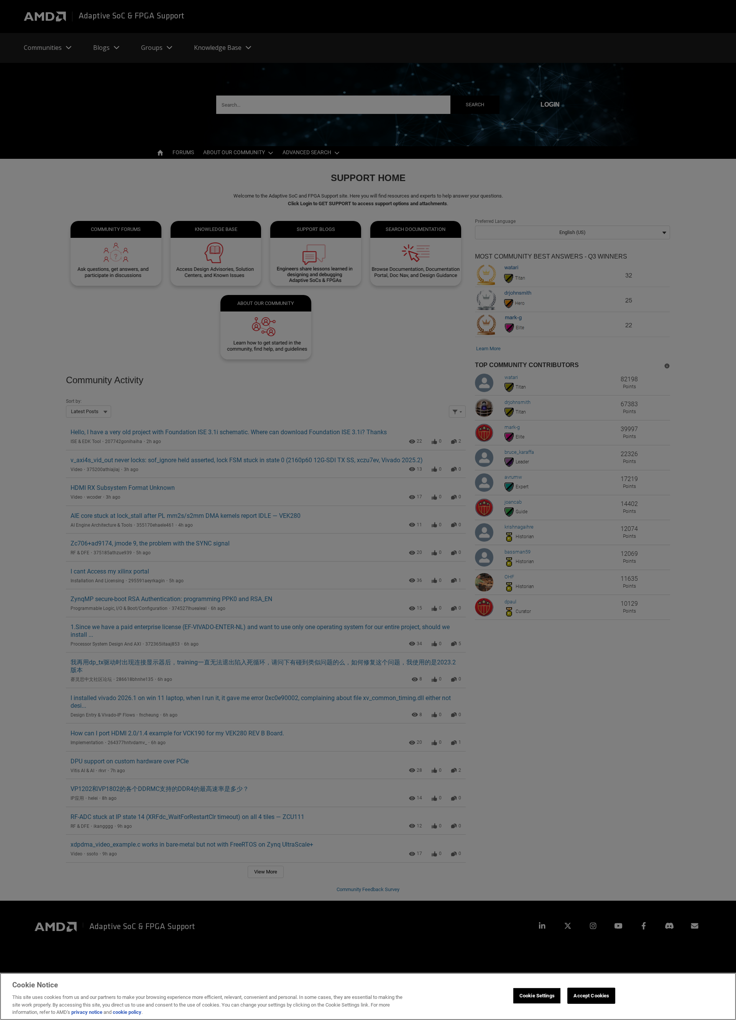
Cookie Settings (537, 996)
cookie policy (127, 1012)
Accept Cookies (591, 996)
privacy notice (86, 1012)
